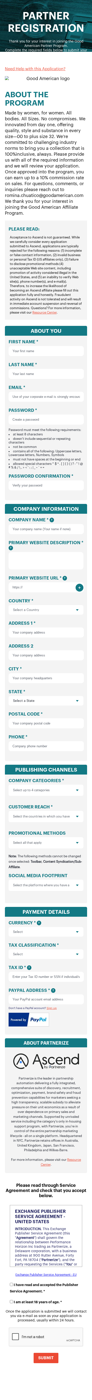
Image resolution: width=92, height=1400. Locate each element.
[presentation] (73, 790)
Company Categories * (36, 785)
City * (15, 669)
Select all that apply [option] (27, 842)
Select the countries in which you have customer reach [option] (41, 816)
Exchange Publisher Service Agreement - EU (46, 1274)
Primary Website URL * (37, 578)
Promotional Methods (45, 850)
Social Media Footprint (39, 881)
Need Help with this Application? (35, 69)
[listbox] (46, 790)
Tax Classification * (34, 945)
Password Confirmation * (41, 476)
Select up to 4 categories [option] (31, 790)
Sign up (52, 1008)
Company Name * (30, 520)
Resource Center (44, 312)
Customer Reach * (39, 813)
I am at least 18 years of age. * (38, 1302)
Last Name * (23, 364)
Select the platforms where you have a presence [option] (41, 885)
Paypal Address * (31, 990)
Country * (21, 601)
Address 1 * (22, 623)
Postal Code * (26, 714)
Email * (17, 387)
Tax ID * (19, 967)
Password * (46, 438)
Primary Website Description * (46, 545)
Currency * (24, 923)
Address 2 (21, 646)
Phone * (18, 737)
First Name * (23, 342)
